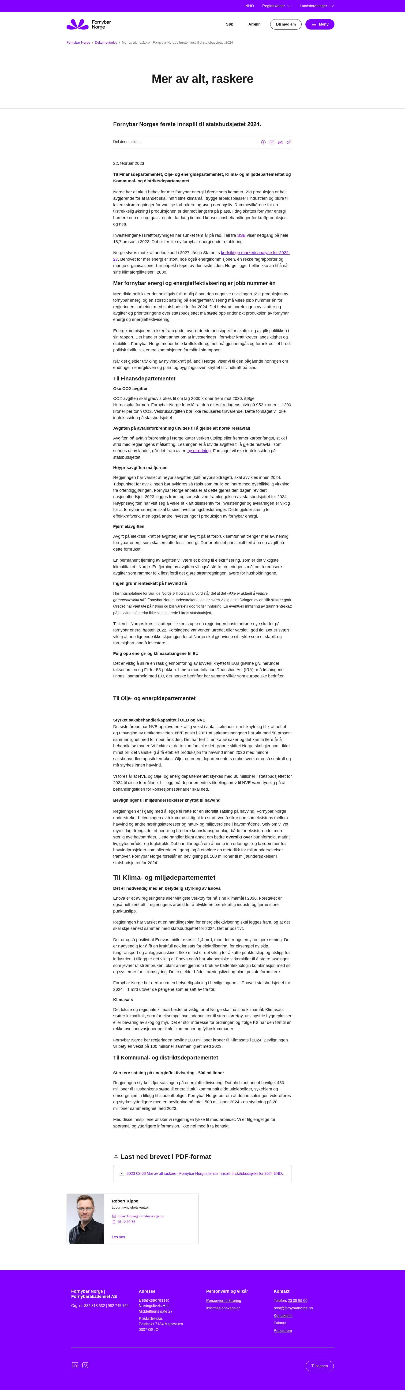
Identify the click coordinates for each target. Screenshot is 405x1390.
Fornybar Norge (78, 42)
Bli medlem (286, 24)
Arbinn (254, 24)
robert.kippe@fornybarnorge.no (140, 1216)
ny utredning (199, 450)
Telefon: (291, 1301)
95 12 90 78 (126, 1222)
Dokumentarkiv (106, 42)
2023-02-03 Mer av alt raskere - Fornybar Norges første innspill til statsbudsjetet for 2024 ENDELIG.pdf (206, 1174)
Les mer (118, 1237)
